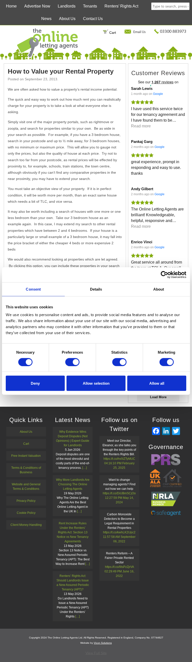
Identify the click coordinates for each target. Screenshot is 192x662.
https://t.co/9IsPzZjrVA (119, 567)
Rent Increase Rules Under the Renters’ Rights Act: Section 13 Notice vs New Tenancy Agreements (72, 532)
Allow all (156, 383)
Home (11, 6)
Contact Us (93, 19)
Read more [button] (141, 126)
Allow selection (96, 383)
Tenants (90, 6)
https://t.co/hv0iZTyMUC (119, 459)
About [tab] (158, 289)
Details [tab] (96, 289)
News (46, 19)
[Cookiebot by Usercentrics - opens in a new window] (164, 274)
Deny (35, 383)
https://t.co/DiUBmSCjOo (119, 493)
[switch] (72, 362)
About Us (67, 19)
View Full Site (96, 653)
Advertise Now (37, 6)
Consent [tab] (33, 289)
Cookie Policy (26, 513)
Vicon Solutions (103, 642)
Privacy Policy (26, 501)
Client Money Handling (26, 525)
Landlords (67, 6)
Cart (112, 33)
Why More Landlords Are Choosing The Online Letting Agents (73, 484)
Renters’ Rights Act (121, 6)
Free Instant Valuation (26, 456)
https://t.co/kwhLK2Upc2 (119, 532)
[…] (84, 468)
